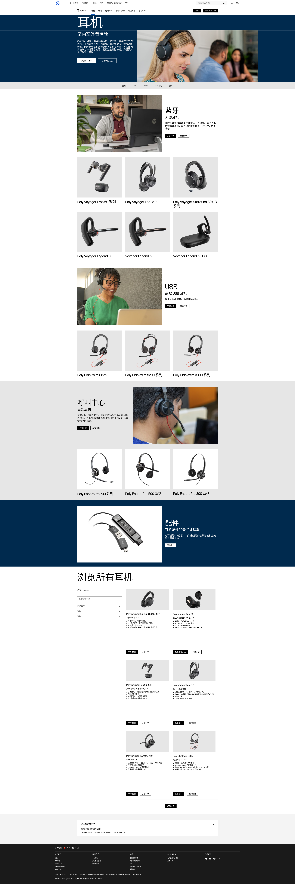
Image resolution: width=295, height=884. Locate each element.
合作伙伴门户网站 (172, 858)
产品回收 (63, 874)
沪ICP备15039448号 (124, 874)
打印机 (94, 3)
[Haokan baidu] (218, 858)
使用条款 (82, 874)
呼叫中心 (158, 86)
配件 (101, 3)
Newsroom (58, 869)
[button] (147, 824)
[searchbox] (210, 3)
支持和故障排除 (135, 861)
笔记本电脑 (74, 3)
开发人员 (170, 861)
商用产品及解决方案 (114, 3)
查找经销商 (95, 864)
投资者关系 (58, 864)
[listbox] (99, 606)
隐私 (76, 874)
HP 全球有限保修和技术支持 (96, 874)
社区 (131, 864)
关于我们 (58, 854)
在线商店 (95, 858)
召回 (56, 874)
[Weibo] (210, 858)
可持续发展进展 (60, 866)
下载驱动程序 (134, 858)
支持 (126, 3)
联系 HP (57, 858)
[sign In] (237, 3)
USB (146, 86)
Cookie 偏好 (111, 874)
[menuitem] (73, 3)
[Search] (224, 3)
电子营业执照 (137, 874)
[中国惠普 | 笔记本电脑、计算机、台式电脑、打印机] (57, 3)
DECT (135, 86)
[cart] (232, 3)
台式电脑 (84, 3)
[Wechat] (206, 858)
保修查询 (132, 869)
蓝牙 (124, 86)
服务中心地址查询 (135, 866)
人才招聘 (57, 861)
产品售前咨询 (96, 861)
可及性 (70, 874)
